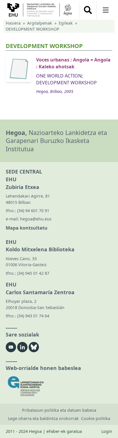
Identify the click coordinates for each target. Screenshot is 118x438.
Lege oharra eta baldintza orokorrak (43, 418)
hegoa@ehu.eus (36, 219)
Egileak (66, 23)
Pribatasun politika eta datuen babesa (59, 410)
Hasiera (13, 23)
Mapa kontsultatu (27, 228)
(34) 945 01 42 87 (33, 273)
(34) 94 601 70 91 (33, 210)
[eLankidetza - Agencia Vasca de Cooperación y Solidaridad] (59, 386)
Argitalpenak (39, 23)
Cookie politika (95, 418)
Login (106, 431)
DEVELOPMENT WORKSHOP (66, 82)
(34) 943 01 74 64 (33, 315)
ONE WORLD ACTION (59, 76)
